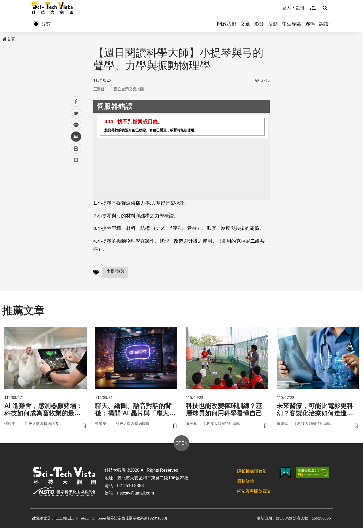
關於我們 (226, 24)
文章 (245, 24)
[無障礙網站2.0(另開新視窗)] (312, 472)
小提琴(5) (115, 271)
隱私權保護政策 (252, 471)
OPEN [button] (181, 443)
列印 (76, 148)
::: (278, 7)
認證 (324, 24)
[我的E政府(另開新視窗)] (285, 473)
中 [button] (76, 136)
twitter (76, 113)
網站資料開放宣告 (254, 491)
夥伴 (310, 24)
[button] (325, 8)
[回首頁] (52, 8)
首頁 (11, 39)
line (74, 125)
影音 (259, 24)
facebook (76, 101)
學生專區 (291, 24)
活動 (273, 24)
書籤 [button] (76, 160)
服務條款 (245, 481)
